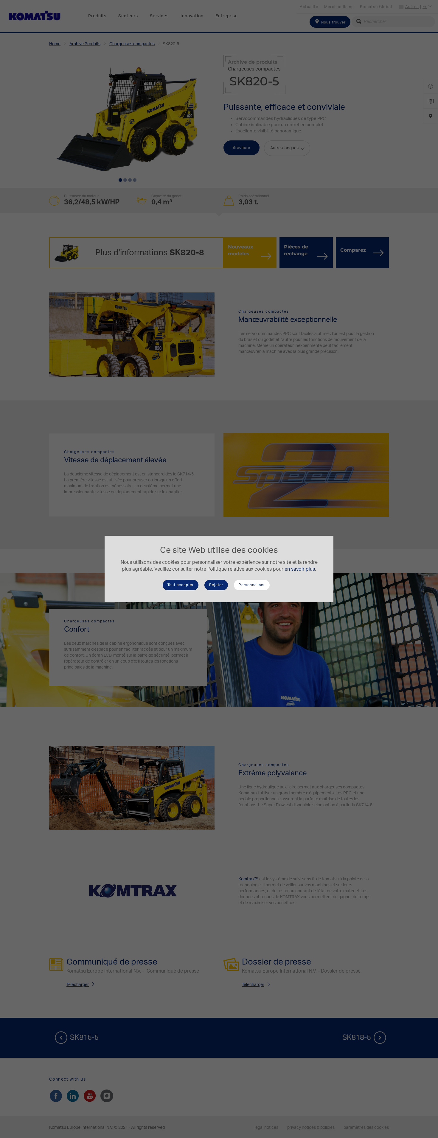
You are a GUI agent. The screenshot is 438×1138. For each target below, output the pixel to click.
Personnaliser (252, 585)
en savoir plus (300, 569)
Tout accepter (180, 585)
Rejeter (216, 585)
